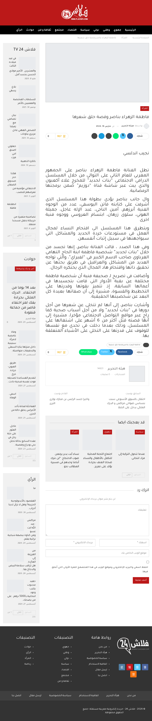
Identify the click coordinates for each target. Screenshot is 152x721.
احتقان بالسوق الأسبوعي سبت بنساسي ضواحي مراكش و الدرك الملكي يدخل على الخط (126, 403)
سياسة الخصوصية (97, 658)
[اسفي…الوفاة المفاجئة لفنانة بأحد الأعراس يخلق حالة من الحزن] (27, 398)
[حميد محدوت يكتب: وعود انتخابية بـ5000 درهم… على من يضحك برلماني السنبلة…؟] (15, 586)
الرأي (19, 30)
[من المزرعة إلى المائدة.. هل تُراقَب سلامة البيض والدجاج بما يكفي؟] (15, 555)
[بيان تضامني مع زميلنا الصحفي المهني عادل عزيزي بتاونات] (27, 120)
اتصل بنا (102, 675)
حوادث (30, 30)
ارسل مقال (101, 670)
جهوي (117, 30)
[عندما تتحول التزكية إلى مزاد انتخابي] (130, 440)
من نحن (103, 647)
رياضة (28, 664)
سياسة (85, 30)
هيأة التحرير (101, 653)
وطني (106, 30)
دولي (96, 30)
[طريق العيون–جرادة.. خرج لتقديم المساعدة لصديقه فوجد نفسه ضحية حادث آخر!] (27, 367)
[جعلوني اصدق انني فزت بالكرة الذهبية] (27, 151)
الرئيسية (130, 30)
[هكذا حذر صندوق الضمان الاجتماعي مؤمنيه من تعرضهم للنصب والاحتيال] (27, 178)
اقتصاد (72, 30)
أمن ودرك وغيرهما (25, 269)
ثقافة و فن (44, 30)
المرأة (145, 108)
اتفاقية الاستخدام (98, 664)
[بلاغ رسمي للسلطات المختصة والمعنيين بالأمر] (27, 91)
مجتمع (59, 30)
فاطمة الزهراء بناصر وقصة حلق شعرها (124, 345)
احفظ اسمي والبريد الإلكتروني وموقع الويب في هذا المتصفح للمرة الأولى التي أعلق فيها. (100, 569)
